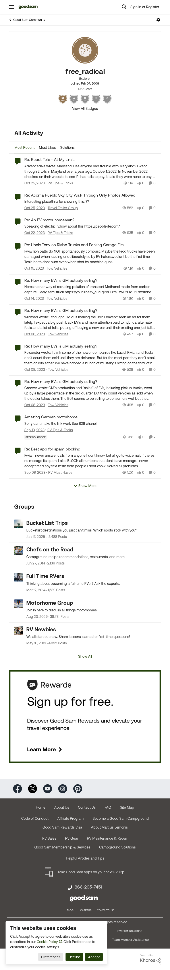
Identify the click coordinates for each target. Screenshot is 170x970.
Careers (85, 910)
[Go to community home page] (28, 7)
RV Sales (49, 838)
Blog (70, 910)
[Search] (124, 7)
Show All (85, 656)
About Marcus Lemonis (109, 827)
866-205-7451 (88, 887)
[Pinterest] (77, 788)
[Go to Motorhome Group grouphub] (18, 603)
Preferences (50, 957)
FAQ (107, 807)
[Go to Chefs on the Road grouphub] (18, 550)
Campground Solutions (117, 847)
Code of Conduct (34, 818)
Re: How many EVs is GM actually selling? (60, 280)
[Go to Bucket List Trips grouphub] (18, 524)
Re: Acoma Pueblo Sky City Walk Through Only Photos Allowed (79, 195)
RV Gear (71, 838)
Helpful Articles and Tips (85, 858)
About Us (61, 807)
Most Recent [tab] (24, 147)
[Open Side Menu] (11, 7)
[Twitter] (32, 788)
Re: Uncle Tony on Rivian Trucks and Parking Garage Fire (74, 244)
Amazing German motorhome (50, 417)
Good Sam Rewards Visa (62, 827)
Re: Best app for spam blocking (52, 449)
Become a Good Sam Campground (121, 818)
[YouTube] (47, 788)
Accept (94, 957)
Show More (87, 486)
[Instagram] (62, 788)
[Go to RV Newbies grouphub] (18, 630)
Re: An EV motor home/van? (49, 220)
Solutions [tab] (67, 147)
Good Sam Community (29, 19)
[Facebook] (17, 788)
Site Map (127, 807)
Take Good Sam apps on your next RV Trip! (91, 872)
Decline (74, 957)
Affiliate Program (70, 818)
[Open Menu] (158, 20)
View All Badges (85, 108)
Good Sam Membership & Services (62, 847)
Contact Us (87, 807)
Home (40, 807)
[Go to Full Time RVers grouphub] (18, 577)
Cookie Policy (47, 942)
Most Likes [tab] (47, 147)
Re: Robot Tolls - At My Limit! (49, 159)
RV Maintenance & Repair (107, 838)
